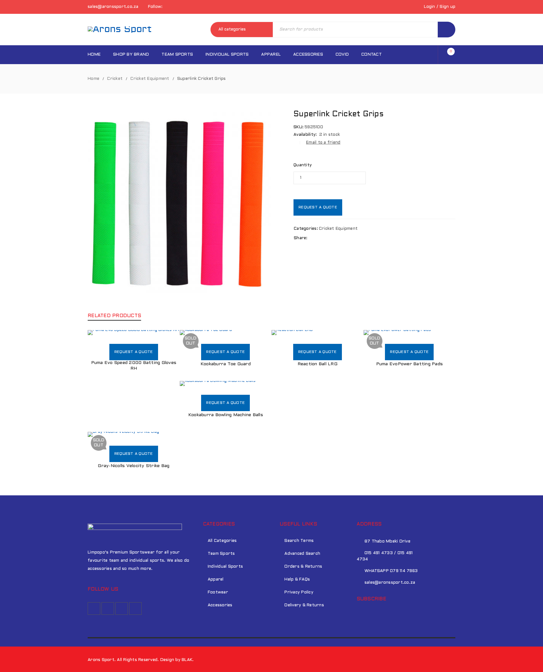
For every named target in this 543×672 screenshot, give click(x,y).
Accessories (220, 605)
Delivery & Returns (304, 605)
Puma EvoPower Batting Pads (409, 364)
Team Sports (221, 554)
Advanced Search (302, 554)
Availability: (305, 135)
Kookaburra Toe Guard (225, 364)
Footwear (218, 592)
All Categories (222, 541)
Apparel (216, 579)
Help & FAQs (297, 579)
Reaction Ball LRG (317, 364)
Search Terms (299, 541)
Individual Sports (225, 567)
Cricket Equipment (149, 79)
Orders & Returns (303, 567)
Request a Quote (318, 207)
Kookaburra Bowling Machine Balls (225, 415)
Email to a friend (323, 143)
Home (93, 79)
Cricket (115, 79)
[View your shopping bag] (448, 55)
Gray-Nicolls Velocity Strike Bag (133, 466)
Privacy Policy (298, 592)
